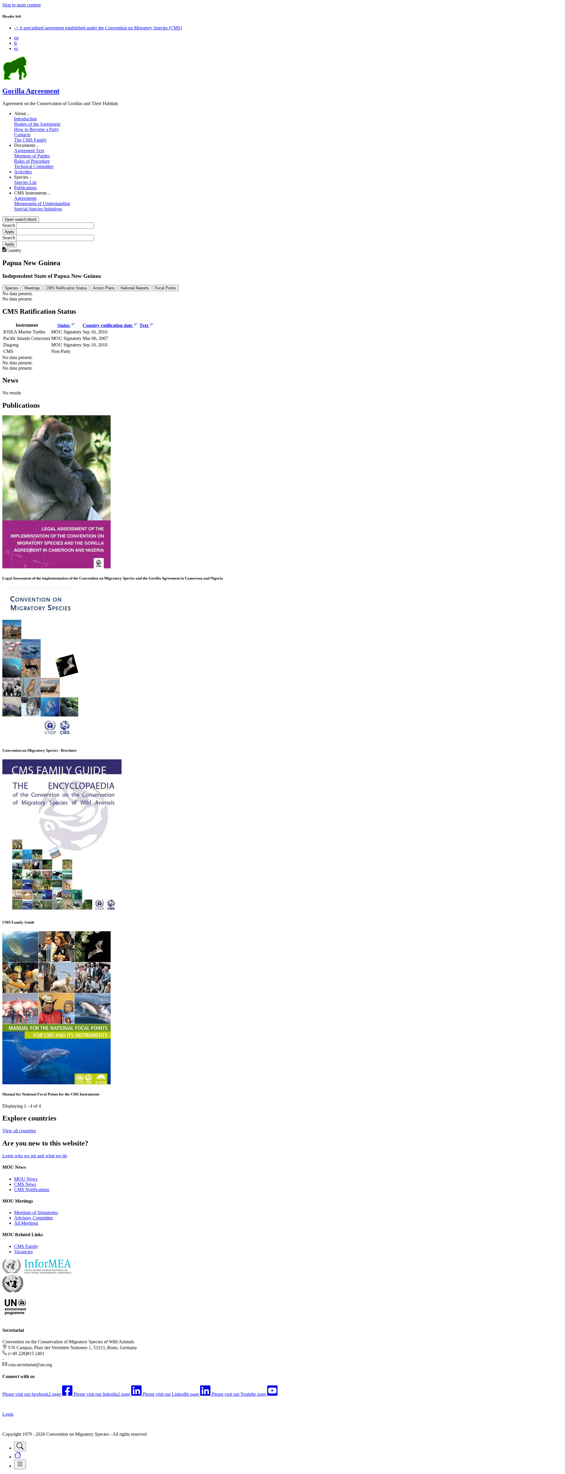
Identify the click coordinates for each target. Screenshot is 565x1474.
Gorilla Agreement (30, 91)
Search (8, 225)
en (16, 37)
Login (8, 1414)
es (16, 48)
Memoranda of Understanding (42, 203)
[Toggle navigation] (20, 1446)
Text (144, 325)
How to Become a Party (36, 129)
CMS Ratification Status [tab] (66, 288)
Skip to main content (21, 4)
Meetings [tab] (32, 288)
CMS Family (26, 1246)
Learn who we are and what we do (34, 1155)
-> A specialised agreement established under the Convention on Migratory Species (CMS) (98, 27)
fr (15, 43)
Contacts (22, 134)
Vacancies (23, 1251)
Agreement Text (29, 150)
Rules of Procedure (32, 161)
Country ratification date (108, 325)
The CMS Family (30, 139)
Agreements (25, 198)
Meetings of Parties (32, 155)
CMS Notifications (31, 1189)
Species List (25, 182)
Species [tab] (12, 288)
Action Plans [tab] (104, 288)
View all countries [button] (19, 1130)
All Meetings (26, 1223)
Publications (25, 187)
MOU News (25, 1178)
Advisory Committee (33, 1217)
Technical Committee (34, 166)
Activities (23, 171)
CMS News (25, 1184)
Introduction (25, 118)
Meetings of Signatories (36, 1212)
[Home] (15, 78)
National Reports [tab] (135, 288)
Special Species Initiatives (38, 208)
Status (64, 325)
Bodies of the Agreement (37, 124)
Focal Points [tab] (165, 288)
